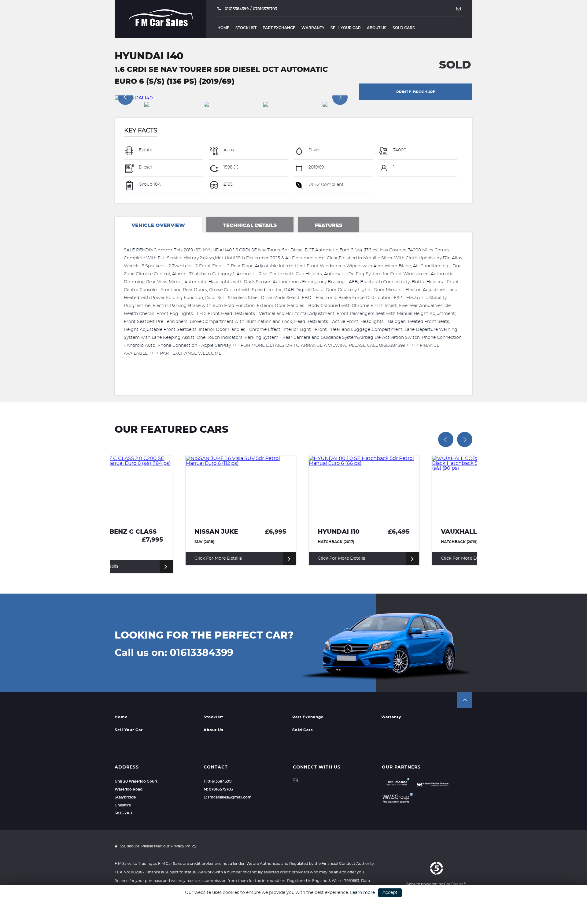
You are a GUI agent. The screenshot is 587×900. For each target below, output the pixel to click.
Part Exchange (279, 28)
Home (223, 28)
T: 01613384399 (218, 781)
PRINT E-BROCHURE (415, 92)
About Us (376, 28)
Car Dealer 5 (455, 884)
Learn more (362, 893)
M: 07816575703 (218, 789)
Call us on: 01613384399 (174, 653)
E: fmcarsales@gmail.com (228, 797)
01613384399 (236, 9)
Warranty (312, 28)
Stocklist (246, 28)
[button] (464, 700)
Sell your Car (345, 28)
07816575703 (265, 9)
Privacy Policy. (184, 846)
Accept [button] (389, 893)
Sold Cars (404, 28)
